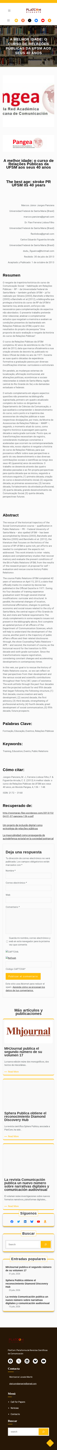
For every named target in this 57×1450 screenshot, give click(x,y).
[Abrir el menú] (9, 10)
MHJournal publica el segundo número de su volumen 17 (28, 1269)
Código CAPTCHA (15, 969)
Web (8, 894)
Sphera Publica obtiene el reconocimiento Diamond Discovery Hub (27, 1283)
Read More (14, 1071)
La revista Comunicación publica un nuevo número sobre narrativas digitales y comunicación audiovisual (28, 1300)
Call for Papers (18, 1402)
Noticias (15, 1408)
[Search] (46, 1244)
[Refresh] (11, 958)
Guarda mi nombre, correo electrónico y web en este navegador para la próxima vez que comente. (29, 941)
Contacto (15, 1414)
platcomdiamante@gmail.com (23, 1384)
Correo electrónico (16, 882)
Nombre (11, 870)
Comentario (13, 907)
